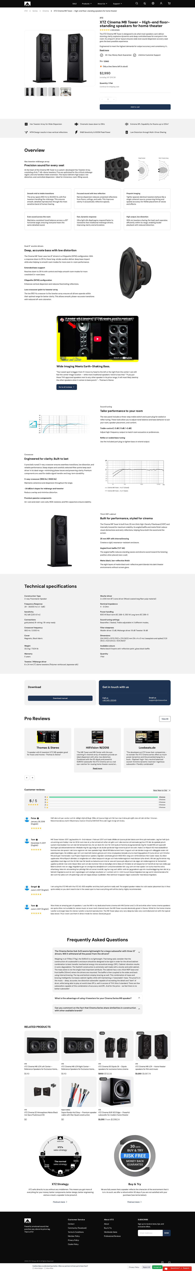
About (106, 1224)
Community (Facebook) (77, 1228)
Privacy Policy (73, 1240)
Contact (71, 1224)
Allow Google (39, 1268)
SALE (75, 4)
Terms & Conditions (76, 1232)
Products (85, 4)
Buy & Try (108, 1228)
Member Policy (74, 1236)
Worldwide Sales (110, 1232)
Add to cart (135, 107)
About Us (101, 4)
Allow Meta (49, 1268)
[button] (26, 777)
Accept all (157, 1267)
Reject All (146, 1267)
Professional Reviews (112, 1236)
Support (116, 4)
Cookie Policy (73, 1244)
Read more (104, 50)
